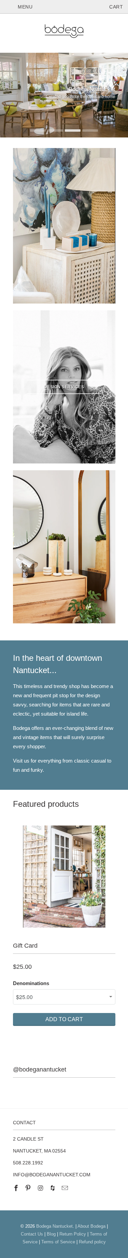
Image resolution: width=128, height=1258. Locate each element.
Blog (51, 1234)
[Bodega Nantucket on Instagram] (41, 1188)
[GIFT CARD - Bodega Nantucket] (64, 877)
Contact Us (32, 1234)
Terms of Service (58, 1241)
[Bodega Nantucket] (64, 32)
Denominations (31, 983)
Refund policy (92, 1241)
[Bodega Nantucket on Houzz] (53, 1188)
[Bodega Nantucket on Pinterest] (28, 1188)
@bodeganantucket (39, 1069)
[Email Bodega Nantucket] (65, 1188)
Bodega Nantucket (54, 1226)
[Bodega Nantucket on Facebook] (16, 1188)
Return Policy (72, 1234)
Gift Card (25, 945)
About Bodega (91, 1226)
